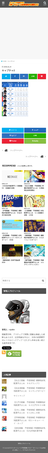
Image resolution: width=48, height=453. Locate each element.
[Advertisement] (24, 33)
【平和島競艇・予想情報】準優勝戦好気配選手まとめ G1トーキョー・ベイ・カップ (29, 420)
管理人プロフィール (24, 443)
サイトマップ (19, 396)
